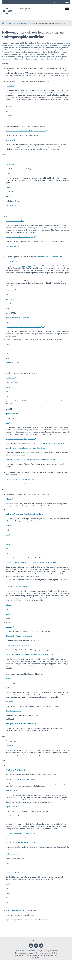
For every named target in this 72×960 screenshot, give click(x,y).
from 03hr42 (10, 378)
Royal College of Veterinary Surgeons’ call (20, 439)
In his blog (9, 140)
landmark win (10, 791)
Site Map (33, 941)
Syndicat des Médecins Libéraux (17, 318)
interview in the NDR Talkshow (16, 645)
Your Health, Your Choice (14, 770)
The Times (41, 257)
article (8, 679)
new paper (9, 164)
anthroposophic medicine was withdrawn (20, 724)
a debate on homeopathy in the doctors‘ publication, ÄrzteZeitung (28, 654)
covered (8, 746)
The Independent (56, 257)
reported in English (12, 363)
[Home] (3, 23)
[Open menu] (67, 9)
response (9, 702)
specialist (9, 196)
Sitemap (67, 2)
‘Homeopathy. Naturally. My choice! (18, 636)
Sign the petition (11, 807)
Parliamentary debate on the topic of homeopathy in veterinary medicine (31, 459)
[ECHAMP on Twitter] (41, 945)
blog (7, 173)
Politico (8, 499)
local (7, 614)
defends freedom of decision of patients (19, 479)
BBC (47, 257)
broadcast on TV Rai (15, 221)
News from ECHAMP (22, 23)
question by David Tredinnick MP (17, 586)
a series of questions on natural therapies (20, 779)
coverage (9, 525)
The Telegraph (10, 261)
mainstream (10, 290)
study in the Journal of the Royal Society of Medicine (23, 514)
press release (10, 206)
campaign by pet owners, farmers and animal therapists (25, 448)
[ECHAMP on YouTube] (31, 945)
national (8, 187)
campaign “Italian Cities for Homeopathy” (20, 237)
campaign (9, 627)
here (23, 266)
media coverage (11, 854)
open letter (9, 86)
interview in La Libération (18, 910)
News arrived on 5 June (13, 872)
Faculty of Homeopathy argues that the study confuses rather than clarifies (31, 562)
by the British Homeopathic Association (19, 833)
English (8, 116)
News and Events (10, 23)
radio (7, 308)
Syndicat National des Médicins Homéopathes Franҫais (25, 327)
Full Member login (57, 2)
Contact (39, 941)
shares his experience (13, 711)
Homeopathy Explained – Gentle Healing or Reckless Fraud (26, 131)
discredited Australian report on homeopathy (21, 816)
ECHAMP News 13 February (50, 443)
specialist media (11, 414)
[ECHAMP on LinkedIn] (36, 945)
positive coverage (11, 246)
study (7, 688)
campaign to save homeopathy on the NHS (20, 842)
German (8, 106)
